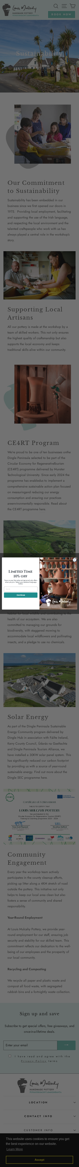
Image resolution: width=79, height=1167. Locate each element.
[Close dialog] (74, 560)
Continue (21, 595)
